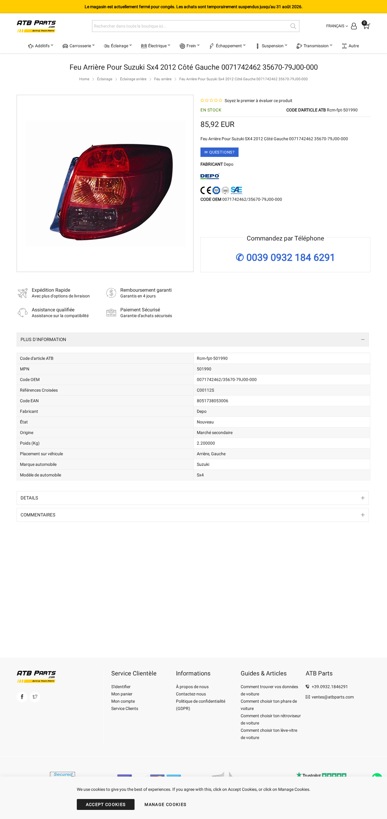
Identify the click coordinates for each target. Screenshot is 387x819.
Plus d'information (43, 354)
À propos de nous (192, 686)
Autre (197, 60)
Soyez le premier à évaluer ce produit (258, 115)
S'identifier (121, 686)
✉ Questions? (219, 167)
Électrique (167, 45)
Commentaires (38, 529)
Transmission (339, 45)
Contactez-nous (191, 693)
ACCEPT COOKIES (106, 804)
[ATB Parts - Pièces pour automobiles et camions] (52, 25)
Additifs (42, 45)
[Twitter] (35, 697)
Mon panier (121, 693)
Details (29, 513)
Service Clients (124, 708)
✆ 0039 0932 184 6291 (285, 272)
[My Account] (354, 25)
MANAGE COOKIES (165, 804)
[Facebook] (22, 697)
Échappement (246, 45)
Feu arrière (162, 94)
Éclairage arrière (133, 94)
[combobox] (196, 26)
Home (84, 94)
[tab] (193, 354)
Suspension (293, 45)
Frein (204, 45)
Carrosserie (83, 45)
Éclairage (126, 45)
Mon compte (123, 701)
